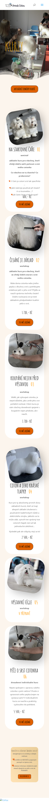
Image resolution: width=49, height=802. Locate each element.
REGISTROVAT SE (24, 776)
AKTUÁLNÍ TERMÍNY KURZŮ (24, 89)
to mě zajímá (24, 204)
